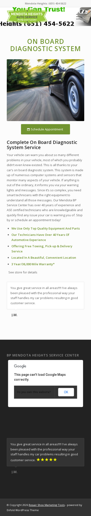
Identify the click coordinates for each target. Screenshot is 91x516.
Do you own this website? (34, 392)
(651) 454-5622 (57, 3)
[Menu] (77, 16)
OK (66, 392)
